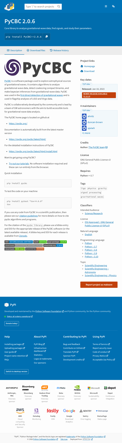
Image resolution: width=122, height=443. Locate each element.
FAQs (6, 359)
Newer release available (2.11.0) (95, 95)
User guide (9, 352)
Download (89, 71)
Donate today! (12, 323)
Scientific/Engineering (96, 265)
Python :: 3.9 (91, 253)
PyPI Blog (38, 344)
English (88, 234)
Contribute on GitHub (73, 348)
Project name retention (14, 355)
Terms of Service (100, 344)
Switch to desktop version (16, 371)
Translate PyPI (69, 352)
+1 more (86, 133)
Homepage (89, 66)
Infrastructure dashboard (40, 350)
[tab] (14, 50)
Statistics (38, 355)
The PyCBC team (97, 147)
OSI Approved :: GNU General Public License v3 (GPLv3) (99, 224)
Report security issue (102, 348)
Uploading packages (13, 348)
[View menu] (106, 6)
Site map (64, 439)
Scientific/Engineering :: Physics (100, 275)
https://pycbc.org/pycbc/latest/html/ (27, 139)
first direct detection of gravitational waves (41, 95)
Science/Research (94, 213)
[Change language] (114, 6)
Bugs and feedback (71, 344)
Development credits (72, 359)
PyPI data (86, 84)
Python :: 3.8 (91, 250)
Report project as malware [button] (99, 284)
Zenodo (23, 236)
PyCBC (7, 81)
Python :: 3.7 (91, 246)
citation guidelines (28, 215)
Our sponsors (40, 362)
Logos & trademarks (43, 358)
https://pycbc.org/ (18, 123)
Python (88, 243)
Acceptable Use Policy (103, 359)
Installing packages (13, 344)
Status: (18, 316)
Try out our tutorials (19, 163)
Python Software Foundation (48, 311)
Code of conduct (100, 352)
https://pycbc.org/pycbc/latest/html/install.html (33, 151)
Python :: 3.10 (91, 256)
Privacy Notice (99, 355)
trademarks (70, 436)
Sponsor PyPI (69, 355)
